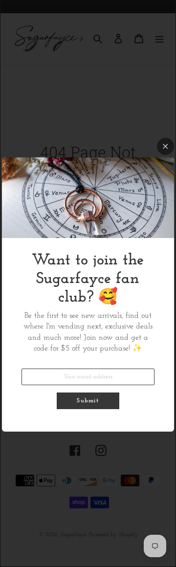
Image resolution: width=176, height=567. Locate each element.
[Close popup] (165, 146)
